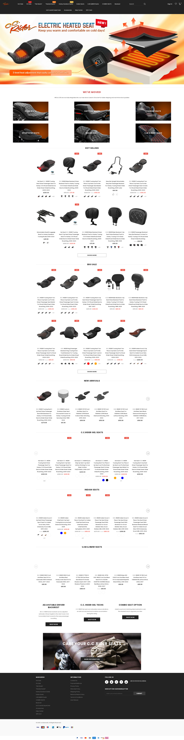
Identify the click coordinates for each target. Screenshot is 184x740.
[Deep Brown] (134, 363)
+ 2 (53, 196)
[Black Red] (88, 196)
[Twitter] (111, 682)
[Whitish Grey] (107, 247)
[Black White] (141, 245)
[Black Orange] (95, 196)
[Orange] (46, 196)
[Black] (49, 196)
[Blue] (42, 196)
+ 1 (76, 196)
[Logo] (7, 4)
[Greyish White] (136, 478)
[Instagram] (116, 682)
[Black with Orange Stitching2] (107, 363)
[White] (72, 196)
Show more (92, 255)
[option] (92, 49)
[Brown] (138, 363)
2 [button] (92, 79)
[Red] (38, 196)
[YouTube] (126, 682)
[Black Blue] (84, 196)
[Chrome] (116, 194)
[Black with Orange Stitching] (111, 363)
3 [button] (94, 79)
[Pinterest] (121, 682)
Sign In (170, 4)
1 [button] (89, 79)
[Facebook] (106, 682)
